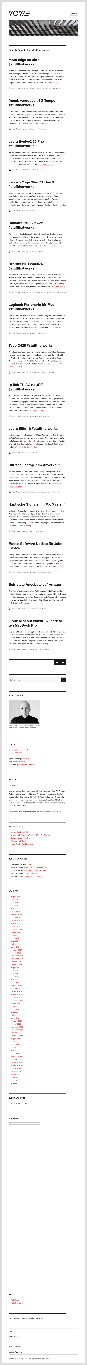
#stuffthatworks (46, 88)
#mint (36, 649)
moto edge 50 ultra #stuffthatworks (24, 62)
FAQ (10, 1341)
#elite (32, 452)
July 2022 (14, 1041)
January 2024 (16, 988)
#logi (31, 531)
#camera (33, 372)
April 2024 (14, 979)
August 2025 (15, 932)
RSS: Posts (15, 1300)
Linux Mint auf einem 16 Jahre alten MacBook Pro (36, 623)
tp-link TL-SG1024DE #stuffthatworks (26, 387)
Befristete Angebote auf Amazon (35, 584)
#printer (43, 292)
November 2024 (17, 959)
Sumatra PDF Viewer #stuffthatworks (26, 225)
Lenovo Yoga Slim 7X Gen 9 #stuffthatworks (31, 184)
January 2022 (16, 1059)
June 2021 (15, 1080)
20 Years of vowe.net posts (19, 1103)
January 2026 (16, 917)
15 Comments (61, 292)
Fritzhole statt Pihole (18, 841)
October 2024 (16, 961)
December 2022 (17, 1027)
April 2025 (14, 944)
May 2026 (14, 905)
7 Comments (45, 416)
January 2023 (16, 1024)
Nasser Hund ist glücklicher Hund (23, 832)
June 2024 (15, 973)
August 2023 (15, 1003)
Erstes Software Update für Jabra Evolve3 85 (36, 545)
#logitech (33, 333)
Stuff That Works (15, 1347)
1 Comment (45, 170)
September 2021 (17, 1071)
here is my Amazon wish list (50, 811)
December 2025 (17, 920)
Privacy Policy (22, 1359)
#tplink (43, 372)
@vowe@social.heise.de (26, 764)
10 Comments (41, 129)
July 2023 (14, 1006)
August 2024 (15, 967)
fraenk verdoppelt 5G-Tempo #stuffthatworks (32, 102)
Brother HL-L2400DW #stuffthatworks (26, 266)
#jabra (38, 170)
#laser (38, 292)
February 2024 (16, 985)
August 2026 (15, 896)
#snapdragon (40, 492)
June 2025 (15, 938)
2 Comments (55, 492)
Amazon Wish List (15, 1352)
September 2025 (17, 929)
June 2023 (15, 1009)
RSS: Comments (17, 1303)
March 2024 (15, 982)
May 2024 (14, 976)
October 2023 (16, 997)
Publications (13, 1336)
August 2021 (15, 1074)
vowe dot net (12, 1359)
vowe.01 (26, 758)
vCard (11, 1331)
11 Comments (44, 649)
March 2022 (15, 1053)
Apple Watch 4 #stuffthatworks (22, 844)
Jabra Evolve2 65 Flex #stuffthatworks (26, 143)
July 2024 (14, 970)
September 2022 (17, 1035)
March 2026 (15, 911)
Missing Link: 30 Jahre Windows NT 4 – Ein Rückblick (31, 835)
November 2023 (17, 994)
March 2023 (15, 1018)
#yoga (32, 211)
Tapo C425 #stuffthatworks (31, 345)
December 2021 (17, 1062)
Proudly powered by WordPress (39, 1359)
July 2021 (14, 1077)
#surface (47, 492)
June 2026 (15, 902)
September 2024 (17, 964)
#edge (32, 88)
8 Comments (51, 372)
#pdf (31, 251)
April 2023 (14, 1015)
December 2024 (17, 956)
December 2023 (17, 991)
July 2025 (14, 935)
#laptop (32, 492)
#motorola (38, 88)
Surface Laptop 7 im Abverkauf (34, 464)
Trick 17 (28, 864)
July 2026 (14, 899)
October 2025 (16, 926)
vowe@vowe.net (18, 761)
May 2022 (14, 1047)
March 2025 (15, 947)
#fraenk (32, 129)
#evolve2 (33, 170)
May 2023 (14, 1012)
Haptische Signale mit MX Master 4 (37, 504)
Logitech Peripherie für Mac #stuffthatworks (31, 306)
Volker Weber (16, 88)
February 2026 (16, 914)
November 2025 (17, 923)
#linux (32, 649)
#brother (32, 292)
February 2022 (16, 1056)
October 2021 (16, 1068)
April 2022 (14, 1050)
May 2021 (14, 1083)
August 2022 (15, 1038)
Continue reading (51, 82)
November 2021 (17, 1065)
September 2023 (17, 1000)
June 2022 (15, 1044)
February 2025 (16, 950)
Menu (74, 13)
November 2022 (17, 1030)
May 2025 (14, 941)
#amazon (33, 608)
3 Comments (42, 333)
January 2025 (16, 953)
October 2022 (16, 1033)
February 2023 (16, 1021)
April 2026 (14, 908)
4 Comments (57, 88)
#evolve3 (33, 572)
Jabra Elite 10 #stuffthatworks (33, 428)
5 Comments (39, 531)
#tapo (38, 372)
